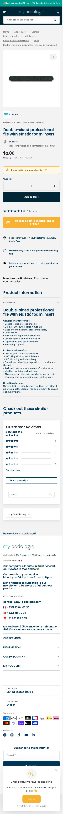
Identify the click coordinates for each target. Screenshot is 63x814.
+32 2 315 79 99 (16, 621)
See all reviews (13, 475)
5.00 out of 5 (14, 433)
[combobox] (29, 20)
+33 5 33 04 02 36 (18, 616)
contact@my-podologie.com (22, 610)
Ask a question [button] (18, 485)
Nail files (29, 36)
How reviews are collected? (19, 538)
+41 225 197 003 (17, 626)
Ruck (36, 40)
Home (6, 32)
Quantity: (7, 180)
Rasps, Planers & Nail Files (16, 40)
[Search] (51, 19)
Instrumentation (11, 36)
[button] (4, 12)
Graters (35, 32)
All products (20, 32)
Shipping (7, 159)
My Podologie (22, 560)
